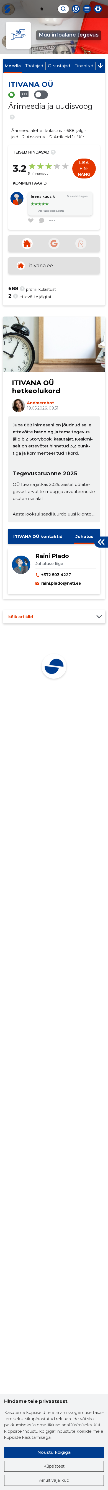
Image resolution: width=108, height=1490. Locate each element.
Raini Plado (52, 556)
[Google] (54, 243)
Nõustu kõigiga (54, 1452)
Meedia (13, 65)
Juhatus (84, 536)
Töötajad (34, 65)
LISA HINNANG (84, 168)
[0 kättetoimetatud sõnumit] (24, 94)
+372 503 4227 (56, 574)
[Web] (27, 243)
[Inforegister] (80, 243)
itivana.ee (41, 266)
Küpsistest (54, 1466)
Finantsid (83, 65)
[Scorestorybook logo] (7, 9)
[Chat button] (76, 9)
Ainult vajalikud (54, 1480)
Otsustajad (59, 65)
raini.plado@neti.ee (61, 583)
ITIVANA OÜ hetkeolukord (36, 387)
